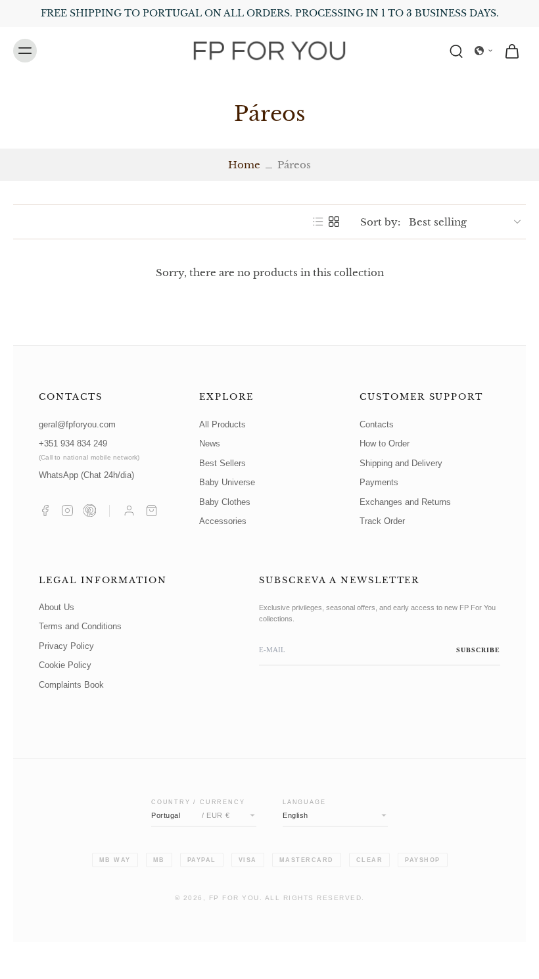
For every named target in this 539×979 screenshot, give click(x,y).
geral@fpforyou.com (77, 424)
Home (244, 164)
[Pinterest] (89, 510)
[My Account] (129, 510)
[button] (484, 50)
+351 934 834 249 (89, 450)
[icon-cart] (511, 50)
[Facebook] (45, 510)
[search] (456, 50)
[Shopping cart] (151, 510)
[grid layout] (334, 221)
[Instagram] (67, 510)
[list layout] (318, 221)
